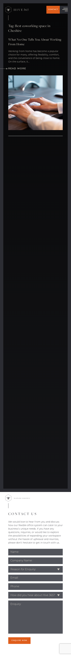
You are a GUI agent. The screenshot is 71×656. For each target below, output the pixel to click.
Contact (53, 9)
